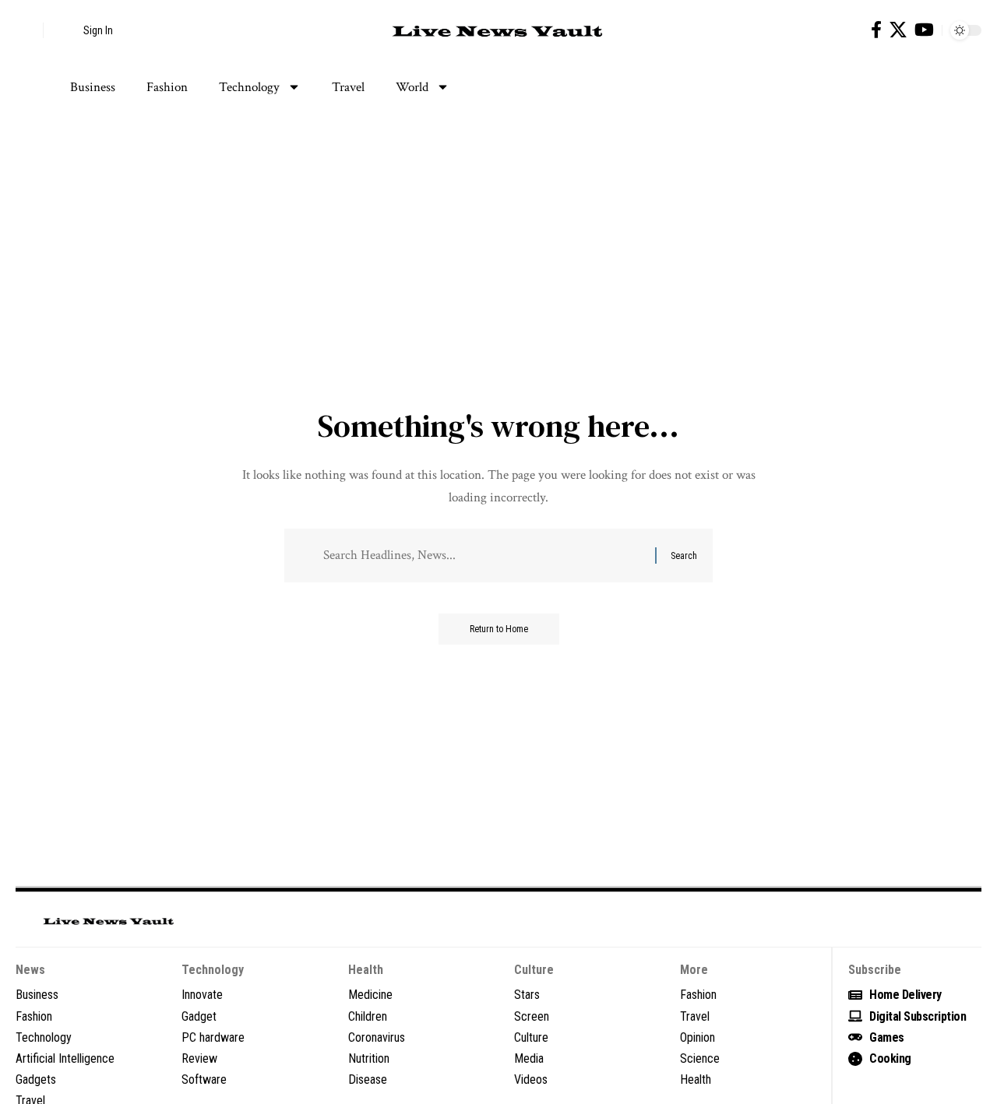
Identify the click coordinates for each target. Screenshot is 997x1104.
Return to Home (499, 629)
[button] (27, 30)
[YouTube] (924, 30)
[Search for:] (483, 555)
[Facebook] (876, 30)
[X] (898, 30)
